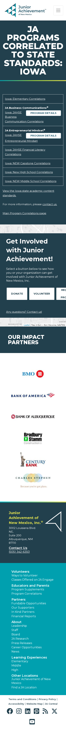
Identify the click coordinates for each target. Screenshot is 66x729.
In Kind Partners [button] (22, 612)
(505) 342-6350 (19, 551)
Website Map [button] (34, 703)
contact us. (49, 204)
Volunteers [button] (20, 571)
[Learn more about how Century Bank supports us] (33, 461)
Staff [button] (14, 630)
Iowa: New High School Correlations (29, 172)
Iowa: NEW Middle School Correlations (30, 181)
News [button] (15, 651)
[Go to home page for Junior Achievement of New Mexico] (26, 10)
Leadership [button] (19, 625)
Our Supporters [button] (22, 607)
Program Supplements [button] (27, 589)
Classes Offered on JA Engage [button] (32, 579)
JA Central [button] (51, 703)
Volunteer (42, 293)
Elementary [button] (19, 661)
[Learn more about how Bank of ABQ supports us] (33, 418)
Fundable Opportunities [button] (28, 603)
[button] (11, 711)
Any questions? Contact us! (24, 311)
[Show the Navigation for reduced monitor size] (58, 10)
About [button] (16, 622)
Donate (17, 293)
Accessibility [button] (16, 703)
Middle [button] (16, 665)
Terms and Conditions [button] (22, 699)
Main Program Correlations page (24, 213)
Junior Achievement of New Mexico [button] (31, 681)
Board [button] (15, 634)
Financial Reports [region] (23, 616)
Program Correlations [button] (26, 593)
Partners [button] (18, 599)
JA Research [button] (20, 638)
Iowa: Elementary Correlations (25, 98)
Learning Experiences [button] (29, 657)
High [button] (14, 670)
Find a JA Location (24, 687)
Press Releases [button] (21, 643)
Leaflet (27, 325)
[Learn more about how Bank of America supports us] (33, 397)
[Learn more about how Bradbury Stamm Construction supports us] (33, 440)
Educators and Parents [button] (30, 585)
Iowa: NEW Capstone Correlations (27, 163)
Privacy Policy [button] (47, 699)
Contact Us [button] (18, 548)
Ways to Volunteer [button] (24, 575)
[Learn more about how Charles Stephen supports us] (33, 483)
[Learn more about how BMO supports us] (33, 376)
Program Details (43, 113)
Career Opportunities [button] (26, 647)
